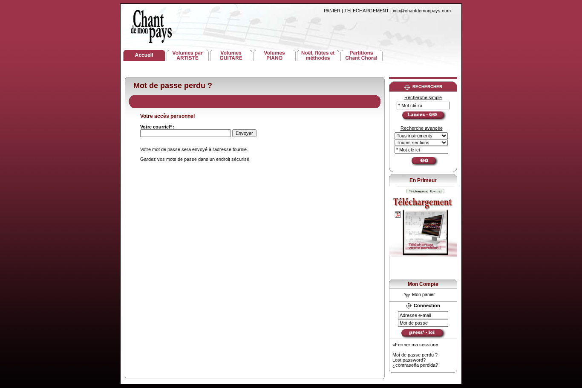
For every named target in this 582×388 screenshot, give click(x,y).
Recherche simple (423, 97)
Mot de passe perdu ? (415, 354)
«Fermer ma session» (415, 344)
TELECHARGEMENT (366, 10)
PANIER (332, 10)
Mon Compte (423, 284)
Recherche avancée (421, 128)
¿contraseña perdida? (415, 365)
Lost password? (409, 359)
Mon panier (423, 294)
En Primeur (423, 180)
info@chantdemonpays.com (422, 10)
